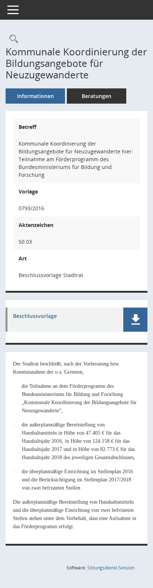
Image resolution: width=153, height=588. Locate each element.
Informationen (35, 96)
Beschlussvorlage (35, 316)
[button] (135, 320)
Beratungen (96, 96)
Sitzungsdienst (110, 568)
